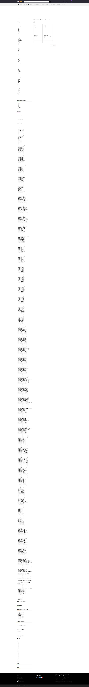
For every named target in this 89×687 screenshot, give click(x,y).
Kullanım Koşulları (20, 678)
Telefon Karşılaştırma (20, 681)
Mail (70, 685)
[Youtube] (42, 677)
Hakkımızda (19, 674)
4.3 (45, 19)
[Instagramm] (40, 677)
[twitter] (38, 677)
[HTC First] (38, 30)
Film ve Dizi (53, 4)
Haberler (25, 4)
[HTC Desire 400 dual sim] (48, 30)
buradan (67, 681)
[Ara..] (50, 1)
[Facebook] (36, 677)
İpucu (43, 4)
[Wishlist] (67, 1)
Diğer (64, 4)
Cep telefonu (36, 35)
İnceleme (31, 4)
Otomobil (58, 4)
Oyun (47, 4)
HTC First (36, 36)
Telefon (20, 4)
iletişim (18, 680)
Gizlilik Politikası (19, 677)
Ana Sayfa (34, 19)
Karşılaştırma (37, 4)
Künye (18, 675)
